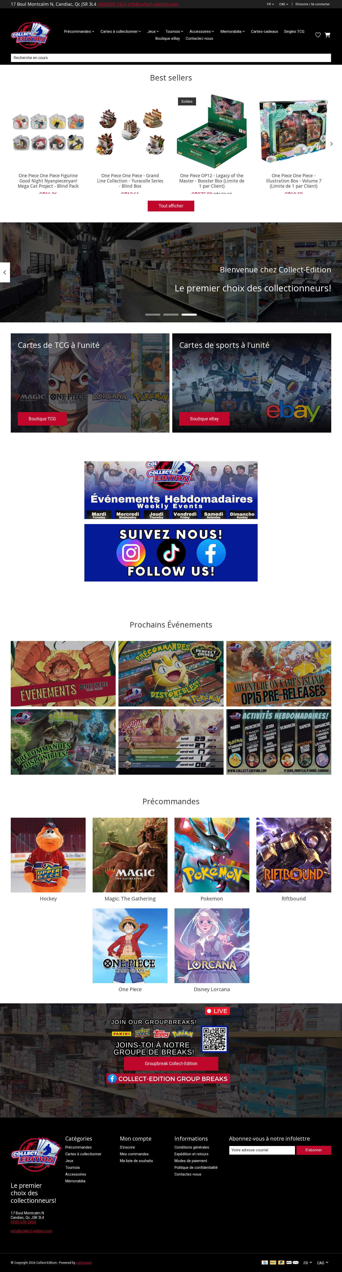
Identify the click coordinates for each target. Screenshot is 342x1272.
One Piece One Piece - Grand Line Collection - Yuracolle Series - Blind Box (130, 180)
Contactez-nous (199, 38)
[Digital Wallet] (292, 1263)
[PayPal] (273, 1263)
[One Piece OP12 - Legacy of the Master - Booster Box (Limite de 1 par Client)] (212, 131)
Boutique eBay (167, 38)
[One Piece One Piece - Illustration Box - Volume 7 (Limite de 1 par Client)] (293, 131)
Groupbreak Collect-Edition (171, 1063)
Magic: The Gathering (130, 898)
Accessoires (75, 1174)
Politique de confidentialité (196, 1167)
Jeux (69, 1161)
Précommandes (78, 1147)
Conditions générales (192, 1147)
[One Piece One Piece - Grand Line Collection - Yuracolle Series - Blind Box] (130, 131)
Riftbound (294, 898)
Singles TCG (294, 31)
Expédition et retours (192, 1154)
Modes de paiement (191, 1161)
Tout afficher (171, 205)
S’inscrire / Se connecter (312, 4)
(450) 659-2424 (23, 1222)
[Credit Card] (265, 1263)
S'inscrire (127, 1147)
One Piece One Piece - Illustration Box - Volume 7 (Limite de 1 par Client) (293, 180)
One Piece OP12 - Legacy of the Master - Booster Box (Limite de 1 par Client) (211, 180)
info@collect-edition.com (153, 4)
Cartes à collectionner (83, 1154)
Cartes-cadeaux (264, 31)
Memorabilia (75, 1181)
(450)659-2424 (111, 4)
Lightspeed (84, 1263)
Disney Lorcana (212, 989)
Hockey (48, 898)
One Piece (130, 989)
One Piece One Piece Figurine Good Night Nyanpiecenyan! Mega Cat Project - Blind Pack (48, 180)
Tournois (72, 1167)
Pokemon (212, 898)
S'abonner (313, 1150)
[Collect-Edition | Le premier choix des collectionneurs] (35, 35)
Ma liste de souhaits (136, 1161)
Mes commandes (134, 1154)
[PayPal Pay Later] (281, 1263)
